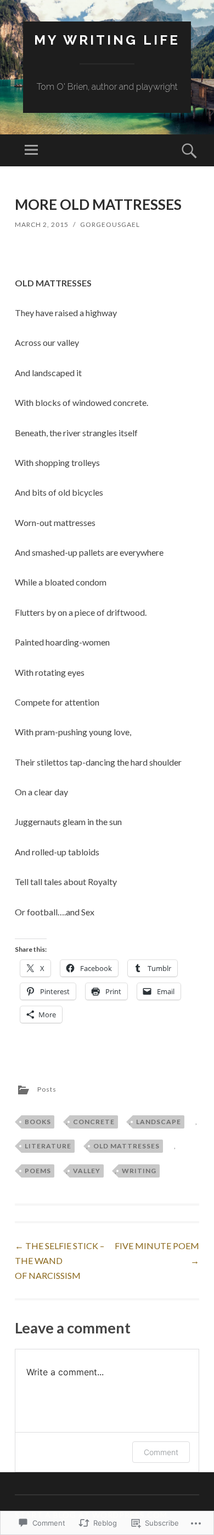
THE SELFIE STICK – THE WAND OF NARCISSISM (59, 1260)
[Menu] (31, 150)
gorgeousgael (110, 224)
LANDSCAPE (158, 1122)
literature (48, 1146)
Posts (47, 1089)
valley (86, 1171)
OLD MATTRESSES (126, 1146)
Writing (139, 1171)
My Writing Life (107, 40)
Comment (161, 1452)
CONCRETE (94, 1122)
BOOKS (38, 1122)
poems (38, 1171)
